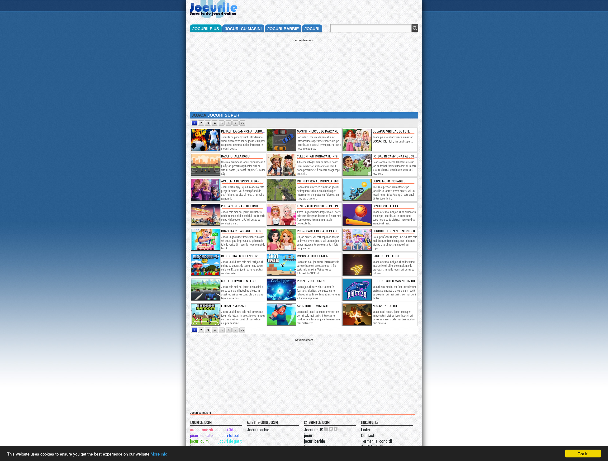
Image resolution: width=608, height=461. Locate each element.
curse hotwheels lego (238, 281)
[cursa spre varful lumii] (205, 215)
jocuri (311, 29)
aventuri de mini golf (313, 306)
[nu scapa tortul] (357, 314)
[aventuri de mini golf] (281, 314)
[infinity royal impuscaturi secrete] (281, 190)
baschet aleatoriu (235, 156)
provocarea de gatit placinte (320, 231)
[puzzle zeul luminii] (281, 289)
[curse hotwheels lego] (205, 289)
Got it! (583, 453)
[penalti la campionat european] (205, 140)
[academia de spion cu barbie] (205, 190)
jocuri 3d (225, 429)
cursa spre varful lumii (239, 206)
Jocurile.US (313, 429)
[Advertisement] (304, 75)
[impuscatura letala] (281, 265)
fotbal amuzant (233, 306)
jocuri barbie (283, 29)
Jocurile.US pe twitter (331, 429)
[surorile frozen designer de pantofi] (357, 240)
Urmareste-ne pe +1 (326, 429)
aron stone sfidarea (204, 429)
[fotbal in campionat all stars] (357, 165)
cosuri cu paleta (385, 206)
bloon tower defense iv (239, 256)
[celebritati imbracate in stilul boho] (281, 165)
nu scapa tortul (385, 306)
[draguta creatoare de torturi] (205, 240)
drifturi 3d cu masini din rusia (396, 281)
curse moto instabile (389, 181)
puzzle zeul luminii (312, 281)
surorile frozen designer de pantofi (401, 231)
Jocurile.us (205, 29)
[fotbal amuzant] (205, 314)
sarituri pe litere (386, 256)
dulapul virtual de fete (391, 131)
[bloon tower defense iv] (205, 265)
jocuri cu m (199, 441)
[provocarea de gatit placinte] (281, 240)
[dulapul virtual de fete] (357, 140)
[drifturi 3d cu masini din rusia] (357, 289)
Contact (367, 435)
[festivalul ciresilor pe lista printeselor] (281, 215)
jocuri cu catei (202, 435)
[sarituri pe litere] (357, 265)
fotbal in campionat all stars (396, 156)
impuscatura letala (312, 256)
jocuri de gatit (230, 441)
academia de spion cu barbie (242, 181)
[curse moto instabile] (357, 190)
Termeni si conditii (376, 441)
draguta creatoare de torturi (244, 231)
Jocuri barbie (258, 429)
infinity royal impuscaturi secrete (324, 181)
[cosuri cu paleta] (357, 215)
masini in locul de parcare (317, 131)
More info (159, 454)
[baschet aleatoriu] (205, 165)
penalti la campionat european (245, 131)
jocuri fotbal (228, 435)
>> (242, 123)
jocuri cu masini (243, 29)
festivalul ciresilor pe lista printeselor (329, 206)
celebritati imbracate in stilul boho (325, 156)
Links (365, 429)
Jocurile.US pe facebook (336, 429)
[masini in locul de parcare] (281, 140)
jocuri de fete (383, 141)
